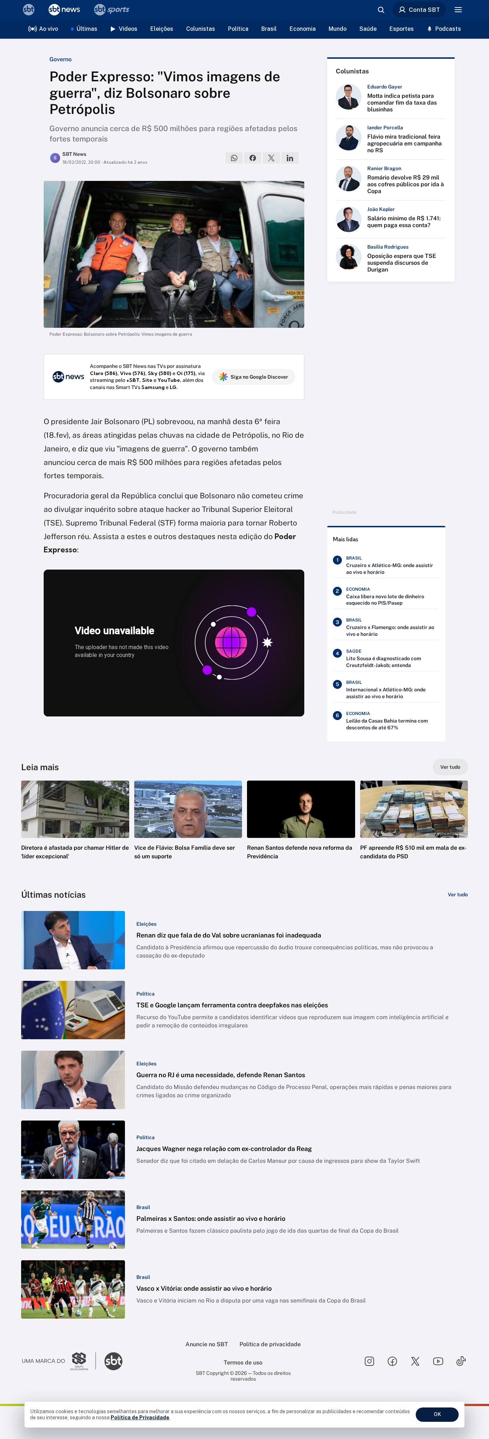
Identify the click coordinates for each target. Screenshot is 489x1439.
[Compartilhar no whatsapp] (234, 158)
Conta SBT (424, 9)
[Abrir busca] (381, 10)
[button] (75, 831)
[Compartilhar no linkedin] (290, 158)
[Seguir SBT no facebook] (392, 1361)
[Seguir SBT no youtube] (438, 1361)
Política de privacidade (270, 1344)
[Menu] (458, 10)
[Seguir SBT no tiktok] (461, 1361)
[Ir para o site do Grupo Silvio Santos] (59, 1361)
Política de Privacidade (140, 1417)
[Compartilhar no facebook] (252, 158)
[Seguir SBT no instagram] (369, 1361)
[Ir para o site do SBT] (113, 1361)
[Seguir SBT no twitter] (415, 1361)
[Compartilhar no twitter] (271, 158)
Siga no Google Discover (259, 377)
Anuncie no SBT (206, 1344)
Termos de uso (243, 1362)
